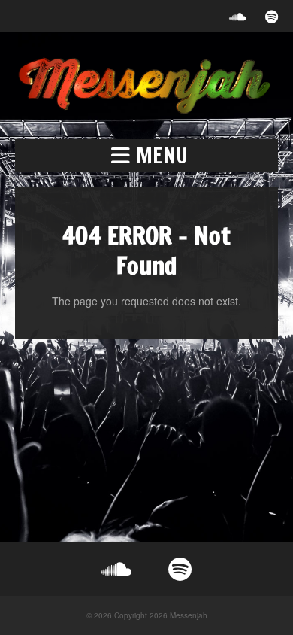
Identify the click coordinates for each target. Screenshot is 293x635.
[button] (146, 155)
